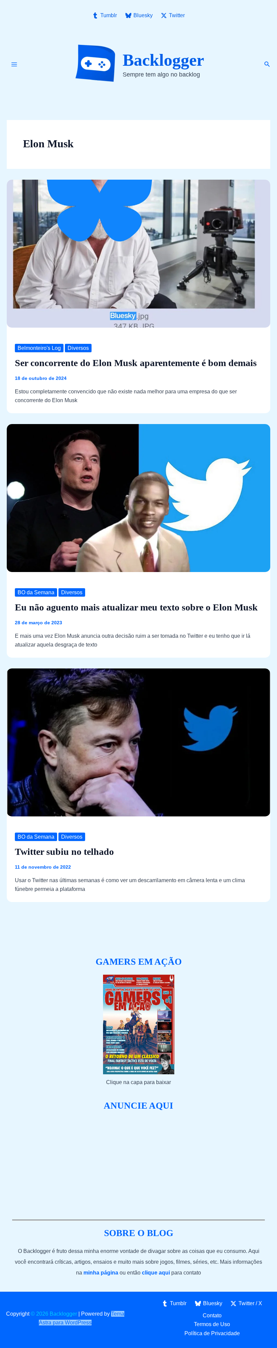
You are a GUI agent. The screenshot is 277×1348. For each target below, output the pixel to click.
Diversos (78, 348)
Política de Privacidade (212, 1333)
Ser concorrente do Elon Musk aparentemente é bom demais (136, 363)
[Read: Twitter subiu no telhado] (138, 742)
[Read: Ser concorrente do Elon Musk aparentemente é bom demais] (138, 253)
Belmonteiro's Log (39, 348)
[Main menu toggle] (14, 64)
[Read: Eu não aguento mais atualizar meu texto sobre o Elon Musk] (138, 497)
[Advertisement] (138, 1165)
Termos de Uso (212, 1324)
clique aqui (156, 1273)
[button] (267, 64)
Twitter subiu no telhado (64, 851)
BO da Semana (36, 592)
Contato (212, 1315)
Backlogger (163, 60)
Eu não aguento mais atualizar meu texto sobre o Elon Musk (136, 607)
